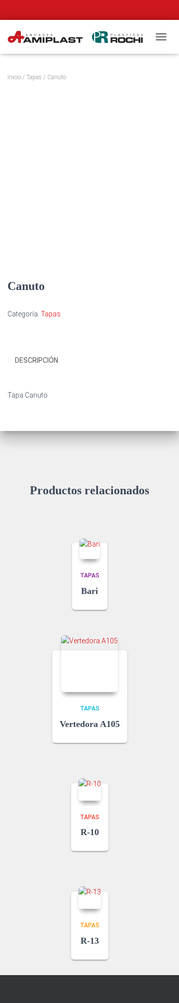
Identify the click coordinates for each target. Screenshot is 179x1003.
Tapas (34, 77)
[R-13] (90, 897)
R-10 (90, 832)
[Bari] (90, 549)
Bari (89, 591)
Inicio (14, 77)
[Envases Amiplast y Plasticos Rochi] (78, 37)
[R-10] (90, 789)
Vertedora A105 (90, 724)
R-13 (90, 941)
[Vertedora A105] (89, 663)
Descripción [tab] (36, 360)
